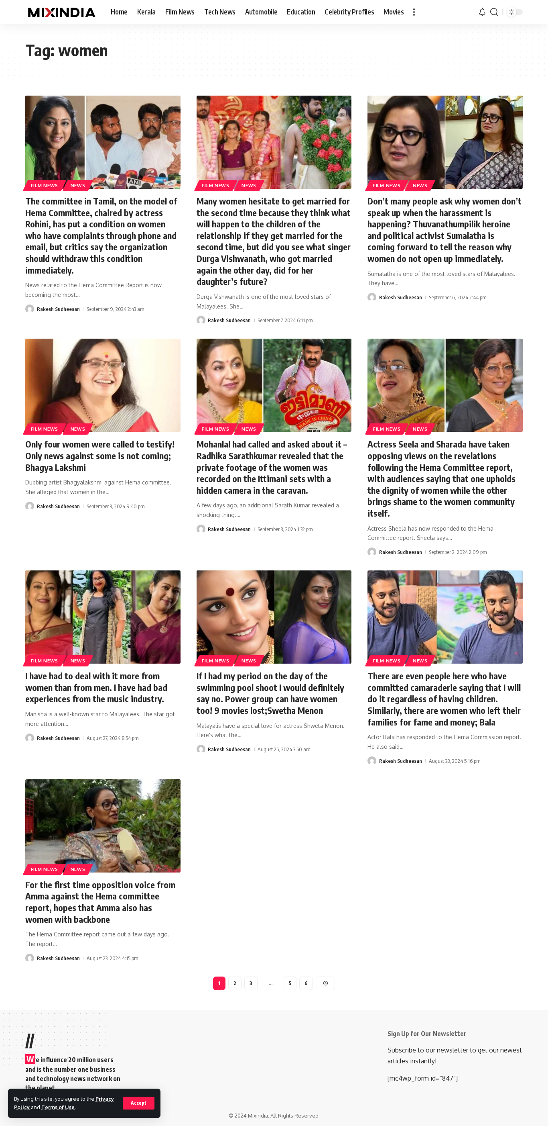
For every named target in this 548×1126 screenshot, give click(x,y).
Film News (44, 185)
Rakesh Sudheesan (58, 309)
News (78, 185)
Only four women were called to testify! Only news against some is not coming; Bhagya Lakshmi (100, 455)
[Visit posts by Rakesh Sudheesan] (29, 308)
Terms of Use (58, 1107)
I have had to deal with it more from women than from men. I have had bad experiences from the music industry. (96, 687)
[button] (138, 1103)
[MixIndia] (61, 12)
